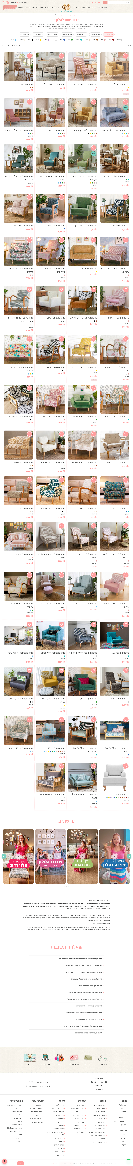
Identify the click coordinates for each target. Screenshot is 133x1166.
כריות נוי (76, 7)
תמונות (123, 1138)
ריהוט (94, 7)
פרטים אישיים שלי (36, 1119)
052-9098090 (23, 2)
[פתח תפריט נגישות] (4, 1161)
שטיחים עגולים (79, 1119)
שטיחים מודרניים (78, 1115)
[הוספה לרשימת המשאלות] (125, 55)
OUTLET (34, 7)
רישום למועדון (17, 1125)
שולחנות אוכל (59, 1129)
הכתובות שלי (38, 1115)
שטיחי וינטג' (80, 1112)
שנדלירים (102, 1119)
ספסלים (61, 1122)
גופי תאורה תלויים (99, 1125)
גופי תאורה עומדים (99, 1142)
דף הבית (78, 15)
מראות (124, 1141)
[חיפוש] (105, 2)
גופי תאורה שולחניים (98, 1135)
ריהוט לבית (60, 1105)
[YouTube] (95, 1082)
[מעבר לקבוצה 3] (64, 886)
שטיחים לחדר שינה (77, 1108)
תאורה (89, 7)
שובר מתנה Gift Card (14, 1128)
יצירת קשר (18, 1138)
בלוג (20, 1135)
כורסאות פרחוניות (52, 34)
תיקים (124, 1145)
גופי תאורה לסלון (99, 1105)
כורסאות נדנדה (24, 34)
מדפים (124, 1135)
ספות (105, 7)
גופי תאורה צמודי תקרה (97, 1132)
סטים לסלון (80, 1132)
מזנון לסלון (60, 1115)
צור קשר (20, 7)
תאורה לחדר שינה (99, 1115)
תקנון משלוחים (17, 1108)
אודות (20, 1121)
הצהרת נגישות (17, 1118)
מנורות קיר (101, 1122)
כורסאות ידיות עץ (81, 34)
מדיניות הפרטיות (56, 1163)
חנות (72, 15)
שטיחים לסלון (79, 1105)
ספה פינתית (122, 1108)
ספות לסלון (122, 1105)
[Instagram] (96, 3)
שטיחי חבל (80, 1122)
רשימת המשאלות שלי (35, 1108)
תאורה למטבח (100, 1112)
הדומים (123, 1125)
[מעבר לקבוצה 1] (68, 886)
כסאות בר (60, 1119)
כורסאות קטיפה (95, 34)
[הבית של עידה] (66, 7)
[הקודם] (129, 856)
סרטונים (27, 7)
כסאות (61, 1125)
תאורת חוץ (101, 1139)
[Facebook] (99, 3)
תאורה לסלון (101, 1108)
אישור (20, 1163)
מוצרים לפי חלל (44, 7)
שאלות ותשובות (37, 1122)
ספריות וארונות (58, 1112)
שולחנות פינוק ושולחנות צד (56, 1133)
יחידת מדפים (59, 1138)
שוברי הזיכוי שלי (37, 1112)
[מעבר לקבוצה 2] (66, 886)
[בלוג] (10, 7)
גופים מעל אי (100, 1129)
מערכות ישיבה (66, 15)
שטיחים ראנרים (79, 1129)
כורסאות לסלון (109, 34)
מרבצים (123, 1112)
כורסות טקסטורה (67, 34)
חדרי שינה (60, 1148)
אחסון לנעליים (59, 1145)
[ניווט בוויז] (31, 1082)
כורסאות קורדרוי (38, 34)
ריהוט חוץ (60, 1155)
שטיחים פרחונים (78, 1125)
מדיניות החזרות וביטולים (17, 1113)
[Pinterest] (92, 1082)
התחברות (13, 2)
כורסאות (100, 7)
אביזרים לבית (55, 7)
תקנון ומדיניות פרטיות (14, 1105)
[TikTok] (93, 3)
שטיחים (82, 7)
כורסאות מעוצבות (120, 1122)
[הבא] (4, 856)
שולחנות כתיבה (58, 1152)
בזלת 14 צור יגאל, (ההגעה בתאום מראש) (37, 1086)
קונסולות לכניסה (58, 1108)
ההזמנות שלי (38, 1105)
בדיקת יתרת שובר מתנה (14, 1131)
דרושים (19, 1142)
